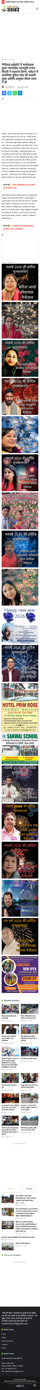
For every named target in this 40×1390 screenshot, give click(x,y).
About (4, 1337)
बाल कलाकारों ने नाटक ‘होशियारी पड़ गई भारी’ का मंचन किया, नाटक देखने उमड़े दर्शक (10, 1107)
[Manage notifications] (35, 1385)
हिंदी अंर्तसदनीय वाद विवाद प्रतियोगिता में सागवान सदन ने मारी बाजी (29, 1038)
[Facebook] (4, 93)
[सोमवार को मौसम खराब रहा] (8, 1246)
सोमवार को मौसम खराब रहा (23, 1243)
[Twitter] (9, 93)
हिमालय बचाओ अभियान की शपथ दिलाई (18, 2)
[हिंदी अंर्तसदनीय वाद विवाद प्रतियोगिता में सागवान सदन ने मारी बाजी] (29, 1029)
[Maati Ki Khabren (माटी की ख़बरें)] (10, 9)
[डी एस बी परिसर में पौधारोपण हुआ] (10, 1078)
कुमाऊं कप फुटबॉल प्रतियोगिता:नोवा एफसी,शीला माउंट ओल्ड (18, 1237)
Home (5, 59)
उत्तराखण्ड (11, 59)
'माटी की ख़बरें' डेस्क (9, 87)
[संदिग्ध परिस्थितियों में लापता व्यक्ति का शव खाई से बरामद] (29, 1009)
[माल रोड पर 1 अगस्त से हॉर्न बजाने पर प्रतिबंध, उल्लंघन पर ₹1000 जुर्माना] (29, 1098)
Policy (4, 1348)
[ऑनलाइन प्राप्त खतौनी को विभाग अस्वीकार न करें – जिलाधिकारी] (10, 1029)
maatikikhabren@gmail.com (15, 1323)
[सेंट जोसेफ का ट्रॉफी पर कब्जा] (29, 1051)
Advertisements (7, 1341)
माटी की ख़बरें (23, 1379)
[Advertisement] (20, 35)
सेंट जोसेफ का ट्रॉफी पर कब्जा (29, 1058)
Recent (11, 1189)
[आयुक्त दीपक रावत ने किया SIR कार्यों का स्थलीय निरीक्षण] (29, 1078)
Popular (29, 1189)
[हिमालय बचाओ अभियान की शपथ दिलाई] (10, 1009)
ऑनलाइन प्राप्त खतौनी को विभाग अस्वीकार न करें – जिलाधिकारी (9, 1038)
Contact (4, 1344)
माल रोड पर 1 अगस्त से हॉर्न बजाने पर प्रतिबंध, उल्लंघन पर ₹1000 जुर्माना (29, 1107)
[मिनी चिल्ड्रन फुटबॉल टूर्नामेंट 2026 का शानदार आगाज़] (29, 1121)
